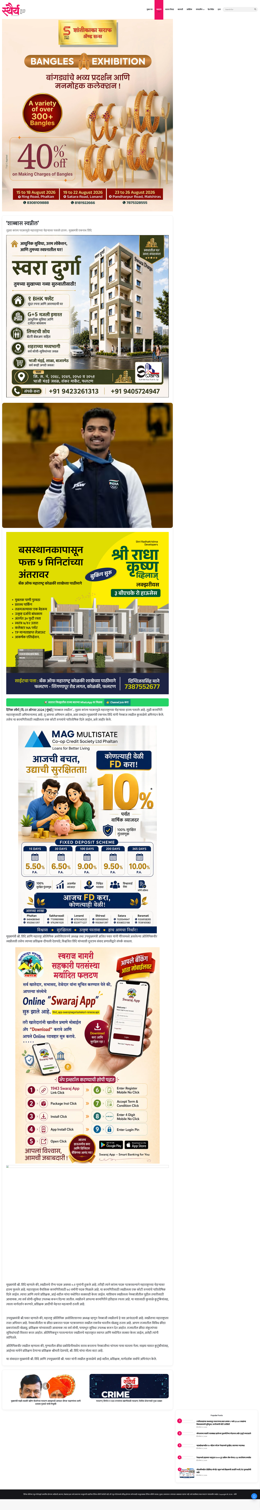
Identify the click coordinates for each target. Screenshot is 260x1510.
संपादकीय (199, 9)
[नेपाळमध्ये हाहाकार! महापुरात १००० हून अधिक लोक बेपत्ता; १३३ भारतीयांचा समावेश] (187, 1461)
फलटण (158, 9)
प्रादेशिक (189, 9)
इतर (219, 9)
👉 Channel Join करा (117, 702)
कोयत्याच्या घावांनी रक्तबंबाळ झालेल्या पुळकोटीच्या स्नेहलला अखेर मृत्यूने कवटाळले (223, 1433)
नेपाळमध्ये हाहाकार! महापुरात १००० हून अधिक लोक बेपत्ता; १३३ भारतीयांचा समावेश (223, 1457)
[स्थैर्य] (14, 9)
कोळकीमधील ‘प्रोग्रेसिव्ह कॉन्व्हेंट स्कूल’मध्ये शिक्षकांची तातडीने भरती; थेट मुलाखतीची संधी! (223, 1471)
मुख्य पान (150, 9)
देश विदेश (211, 9)
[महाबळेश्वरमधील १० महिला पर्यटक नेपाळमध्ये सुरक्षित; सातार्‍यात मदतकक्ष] (187, 1449)
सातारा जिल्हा (169, 9)
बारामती (180, 9)
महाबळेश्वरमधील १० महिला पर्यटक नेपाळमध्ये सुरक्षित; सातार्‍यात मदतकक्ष (220, 1445)
